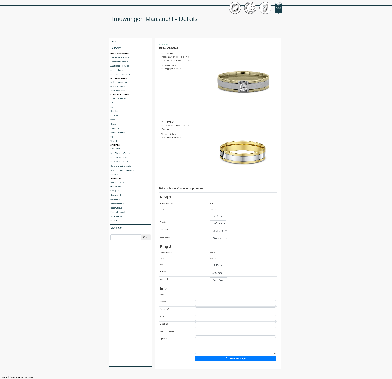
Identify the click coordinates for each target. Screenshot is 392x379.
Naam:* (163, 294)
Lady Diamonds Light (119, 162)
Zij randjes (114, 141)
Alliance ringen (116, 70)
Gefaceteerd (115, 195)
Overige (113, 124)
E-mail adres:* (166, 324)
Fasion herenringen (118, 82)
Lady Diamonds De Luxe (120, 153)
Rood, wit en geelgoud (119, 212)
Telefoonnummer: (167, 331)
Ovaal (112, 120)
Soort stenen (165, 237)
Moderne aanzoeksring (120, 74)
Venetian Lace (116, 216)
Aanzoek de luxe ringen (120, 57)
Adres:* (163, 302)
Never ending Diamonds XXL (122, 170)
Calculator (116, 227)
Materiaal (164, 230)
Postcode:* (164, 309)
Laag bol (114, 115)
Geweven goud (116, 199)
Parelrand (114, 128)
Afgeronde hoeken (118, 98)
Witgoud (113, 221)
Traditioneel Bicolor (118, 91)
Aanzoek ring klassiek (119, 62)
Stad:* (162, 317)
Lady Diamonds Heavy (119, 157)
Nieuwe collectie (117, 204)
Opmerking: (165, 339)
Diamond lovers (117, 182)
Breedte (163, 222)
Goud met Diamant (118, 86)
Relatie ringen (116, 175)
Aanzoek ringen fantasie (120, 66)
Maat (162, 215)
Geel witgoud (115, 186)
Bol (111, 103)
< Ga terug (163, 44)
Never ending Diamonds (120, 166)
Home (113, 41)
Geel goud (114, 191)
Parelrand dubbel (117, 133)
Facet (112, 107)
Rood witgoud (116, 208)
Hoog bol (114, 111)
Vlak (112, 137)
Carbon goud (115, 149)
